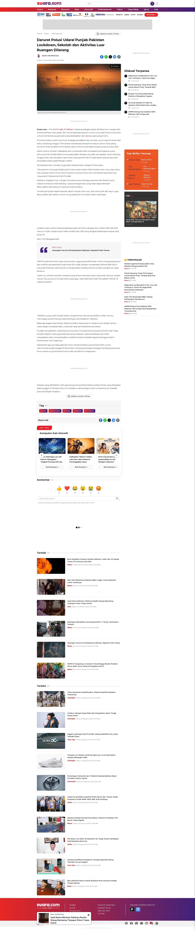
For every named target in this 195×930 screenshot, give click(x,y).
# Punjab (67, 411)
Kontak (72, 908)
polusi (88, 136)
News (46, 34)
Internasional (56, 34)
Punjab (59, 129)
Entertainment (104, 9)
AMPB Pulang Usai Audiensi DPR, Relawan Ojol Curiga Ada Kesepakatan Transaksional (142, 114)
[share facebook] (102, 57)
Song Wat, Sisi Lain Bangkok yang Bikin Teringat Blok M (140, 221)
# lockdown (89, 411)
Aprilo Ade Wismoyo (50, 56)
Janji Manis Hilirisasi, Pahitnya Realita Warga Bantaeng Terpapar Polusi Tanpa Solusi (69, 920)
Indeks (157, 9)
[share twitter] (110, 57)
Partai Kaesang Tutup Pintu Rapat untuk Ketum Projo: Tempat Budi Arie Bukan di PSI (142, 87)
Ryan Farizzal (147, 184)
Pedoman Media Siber (106, 905)
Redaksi (72, 905)
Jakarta (119, 15)
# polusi (43, 411)
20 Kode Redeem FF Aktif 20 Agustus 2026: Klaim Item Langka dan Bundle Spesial (142, 105)
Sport (146, 9)
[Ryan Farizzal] (133, 185)
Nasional (52, 9)
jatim (133, 15)
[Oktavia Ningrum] (134, 177)
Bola (77, 9)
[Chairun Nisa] (133, 161)
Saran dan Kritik (104, 911)
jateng (140, 15)
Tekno (120, 9)
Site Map (101, 914)
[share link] (119, 57)
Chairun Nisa (146, 160)
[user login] (152, 4)
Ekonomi (65, 9)
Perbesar (116, 66)
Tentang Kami (74, 911)
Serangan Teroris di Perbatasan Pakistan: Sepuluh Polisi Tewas (81, 250)
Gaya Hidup (133, 9)
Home (40, 9)
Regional (150, 15)
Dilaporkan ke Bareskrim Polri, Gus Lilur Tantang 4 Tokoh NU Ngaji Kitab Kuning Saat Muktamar (142, 78)
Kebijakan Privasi (104, 908)
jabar (126, 15)
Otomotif (88, 9)
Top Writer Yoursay (139, 153)
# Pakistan (77, 411)
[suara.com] (49, 4)
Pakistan (69, 129)
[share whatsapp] (106, 57)
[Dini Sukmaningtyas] (134, 168)
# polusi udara (55, 411)
